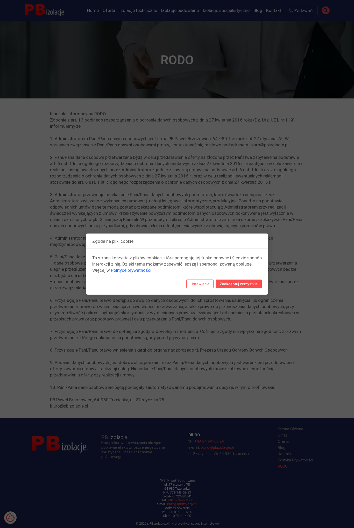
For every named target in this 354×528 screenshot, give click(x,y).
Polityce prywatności (131, 270)
